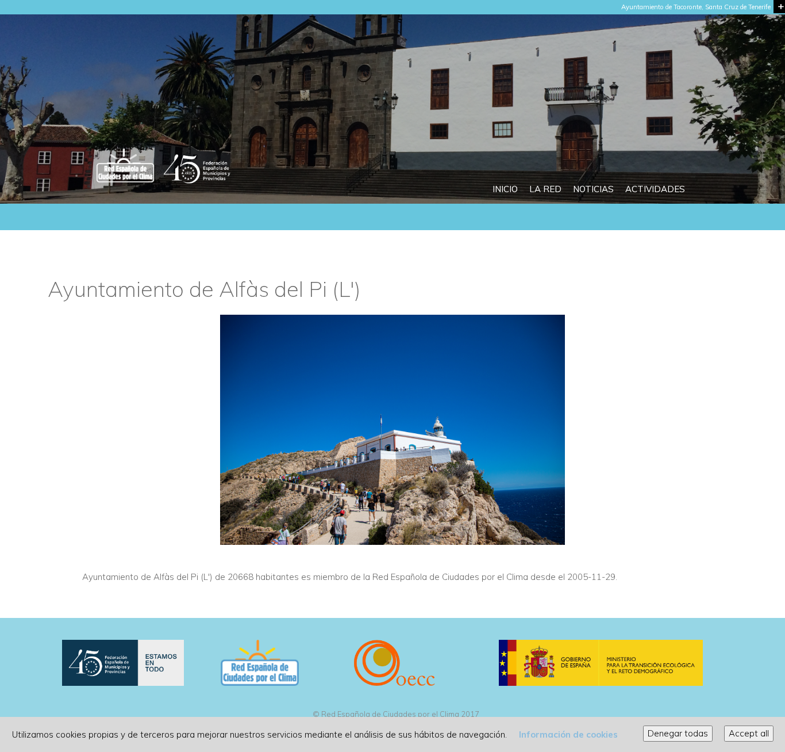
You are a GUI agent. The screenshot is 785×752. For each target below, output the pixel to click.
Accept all (749, 733)
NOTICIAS (593, 189)
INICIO (505, 189)
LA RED (545, 189)
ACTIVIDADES (655, 189)
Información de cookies (568, 734)
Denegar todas (678, 733)
